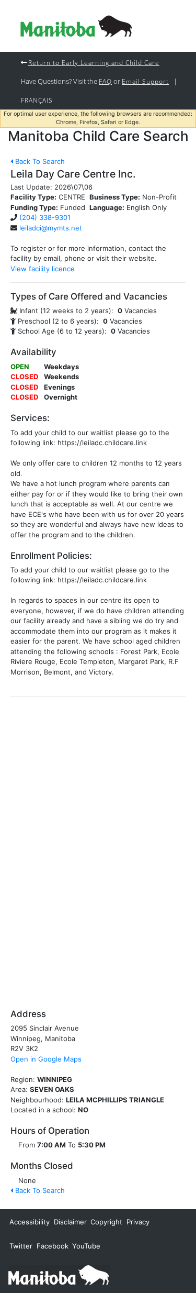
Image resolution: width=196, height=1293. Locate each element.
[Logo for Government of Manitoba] (76, 26)
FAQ (105, 81)
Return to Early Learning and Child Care (93, 62)
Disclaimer (70, 1222)
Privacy (137, 1222)
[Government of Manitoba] (59, 1274)
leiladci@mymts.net (50, 228)
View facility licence (42, 268)
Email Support (145, 81)
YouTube (86, 1246)
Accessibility (29, 1222)
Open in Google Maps (46, 1059)
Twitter (20, 1246)
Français (37, 100)
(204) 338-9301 (45, 217)
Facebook (52, 1246)
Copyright (106, 1222)
